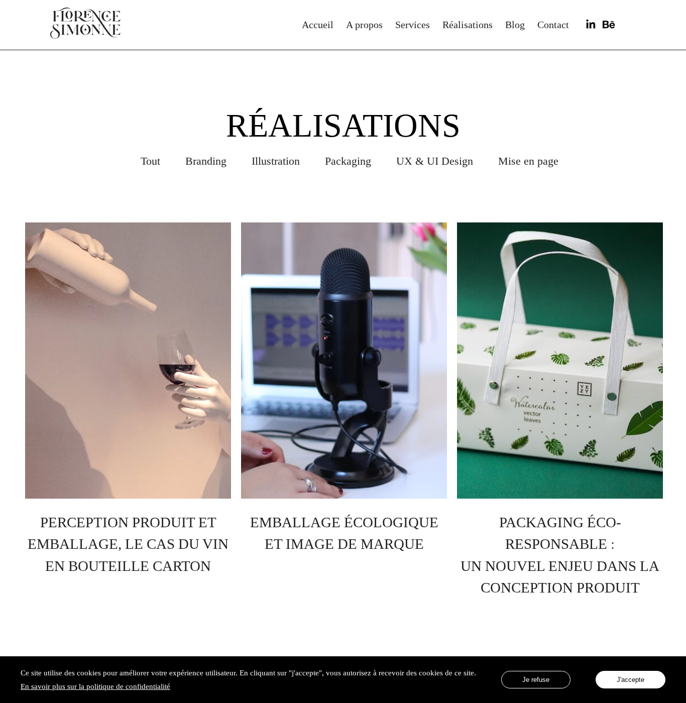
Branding (205, 161)
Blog (515, 24)
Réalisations (467, 24)
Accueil (317, 24)
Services (412, 24)
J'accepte (630, 679)
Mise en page (528, 161)
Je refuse (535, 679)
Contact (553, 24)
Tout (150, 161)
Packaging (348, 161)
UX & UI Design (434, 161)
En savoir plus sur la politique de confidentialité (95, 686)
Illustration (276, 161)
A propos (364, 24)
